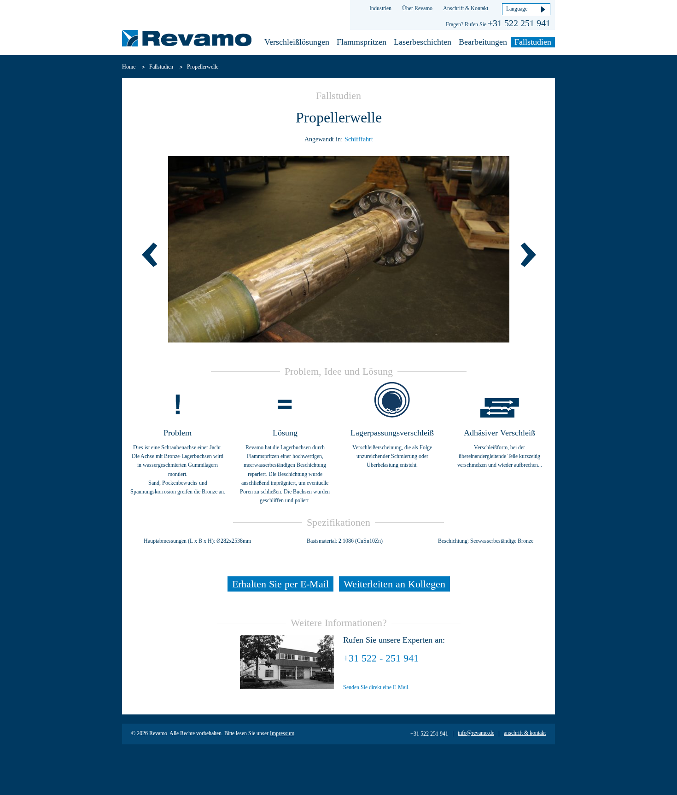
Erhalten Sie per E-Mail (280, 584)
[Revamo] (186, 39)
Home (128, 67)
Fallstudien (532, 41)
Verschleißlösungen (296, 41)
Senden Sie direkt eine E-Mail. (376, 687)
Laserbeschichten (422, 41)
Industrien (380, 8)
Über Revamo (417, 8)
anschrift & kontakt (525, 733)
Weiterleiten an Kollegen (394, 584)
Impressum (282, 733)
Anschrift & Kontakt (465, 8)
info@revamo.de (476, 733)
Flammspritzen (361, 41)
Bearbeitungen (483, 41)
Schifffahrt (358, 139)
